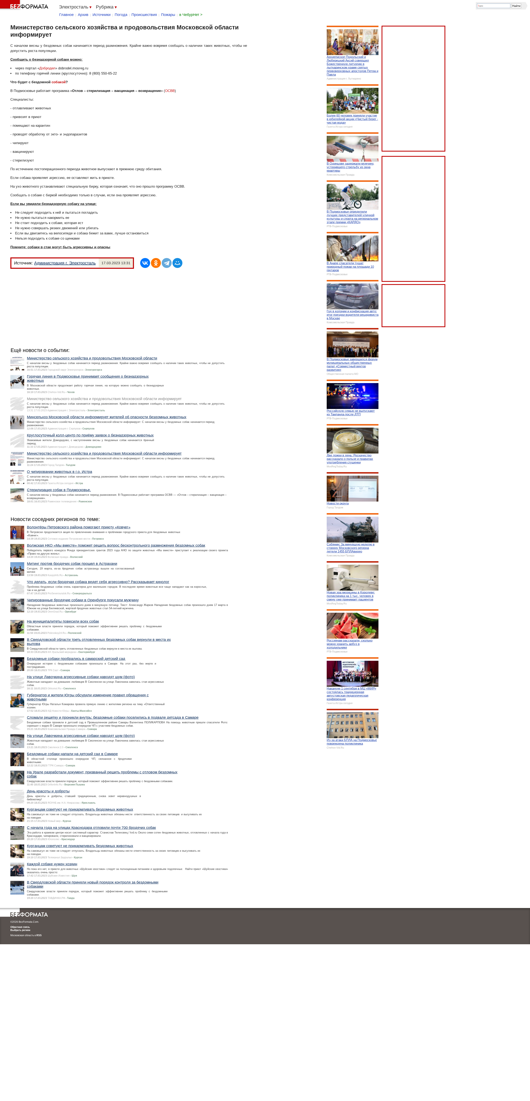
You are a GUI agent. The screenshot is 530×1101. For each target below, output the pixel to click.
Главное (66, 15)
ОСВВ (170, 91)
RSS (39, 935)
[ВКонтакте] (145, 263)
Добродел (47, 68)
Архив (83, 15)
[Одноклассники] (156, 263)
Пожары (168, 15)
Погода (121, 15)
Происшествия (144, 15)
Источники (102, 15)
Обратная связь (20, 927)
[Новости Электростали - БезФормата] (25, 5)
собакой (59, 82)
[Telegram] (167, 263)
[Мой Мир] (177, 263)
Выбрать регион (20, 930)
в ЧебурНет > (190, 15)
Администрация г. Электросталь (65, 263)
